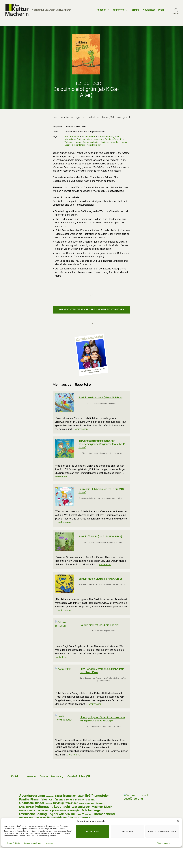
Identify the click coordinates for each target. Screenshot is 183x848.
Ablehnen (127, 831)
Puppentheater (88, 136)
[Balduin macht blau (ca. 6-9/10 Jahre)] (64, 584)
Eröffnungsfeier (84, 139)
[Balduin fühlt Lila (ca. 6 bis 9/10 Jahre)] (64, 541)
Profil (161, 9)
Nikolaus (23, 810)
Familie (77, 142)
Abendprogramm (32, 796)
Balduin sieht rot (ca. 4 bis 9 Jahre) (99, 625)
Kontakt (15, 776)
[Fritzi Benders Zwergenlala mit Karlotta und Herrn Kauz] (65, 677)
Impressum (49, 843)
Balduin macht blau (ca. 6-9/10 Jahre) (100, 578)
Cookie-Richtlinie (13, 843)
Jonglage (48, 803)
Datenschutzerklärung (32, 843)
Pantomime (42, 810)
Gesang (90, 799)
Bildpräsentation (71, 136)
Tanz (78, 814)
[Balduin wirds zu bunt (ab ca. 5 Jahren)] (64, 402)
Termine (134, 9)
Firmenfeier (38, 799)
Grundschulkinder (91, 142)
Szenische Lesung (105, 136)
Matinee (97, 806)
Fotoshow (79, 800)
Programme (118, 9)
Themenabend (104, 814)
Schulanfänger (78, 145)
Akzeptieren (92, 831)
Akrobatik (50, 796)
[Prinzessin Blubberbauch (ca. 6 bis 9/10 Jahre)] (64, 496)
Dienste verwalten (164, 843)
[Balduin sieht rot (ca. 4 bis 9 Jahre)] (65, 630)
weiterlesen (81, 429)
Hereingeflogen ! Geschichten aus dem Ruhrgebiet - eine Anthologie (102, 719)
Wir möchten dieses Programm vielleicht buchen (91, 309)
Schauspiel (73, 810)
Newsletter (149, 9)
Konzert (100, 803)
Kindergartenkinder (110, 142)
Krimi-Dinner (26, 806)
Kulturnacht (44, 806)
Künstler (101, 9)
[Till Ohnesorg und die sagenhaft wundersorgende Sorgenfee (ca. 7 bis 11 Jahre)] (64, 448)
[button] (177, 821)
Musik (108, 806)
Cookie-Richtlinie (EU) (79, 776)
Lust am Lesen (81, 806)
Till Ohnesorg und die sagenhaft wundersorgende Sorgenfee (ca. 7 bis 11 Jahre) (102, 444)
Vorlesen (68, 142)
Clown (81, 796)
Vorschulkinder (93, 145)
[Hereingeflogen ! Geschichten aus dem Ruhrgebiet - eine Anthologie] (65, 724)
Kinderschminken (86, 803)
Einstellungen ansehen (162, 831)
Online (32, 810)
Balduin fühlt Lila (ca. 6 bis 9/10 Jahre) (100, 536)
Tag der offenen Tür (113, 139)
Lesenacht (97, 139)
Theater (87, 814)
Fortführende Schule (61, 799)
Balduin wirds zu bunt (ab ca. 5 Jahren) (101, 397)
